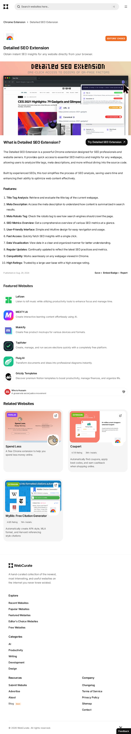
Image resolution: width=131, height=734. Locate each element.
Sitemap (87, 703)
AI (10, 644)
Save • (98, 272)
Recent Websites (18, 603)
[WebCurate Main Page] (5, 6)
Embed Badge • (111, 272)
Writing (13, 656)
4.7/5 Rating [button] (76, 453)
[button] (114, 6)
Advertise (14, 691)
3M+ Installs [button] (91, 453)
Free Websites (17, 627)
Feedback (123, 731)
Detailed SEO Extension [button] (44, 22)
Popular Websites (19, 609)
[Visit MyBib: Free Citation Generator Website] (55, 485)
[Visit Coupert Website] (120, 415)
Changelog (88, 685)
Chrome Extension (14, 22)
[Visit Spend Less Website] (55, 415)
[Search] (18, 7)
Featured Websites (20, 615)
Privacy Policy (90, 697)
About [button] (12, 697)
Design (13, 668)
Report (124, 272)
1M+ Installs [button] (26, 522)
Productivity (16, 650)
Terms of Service (92, 691)
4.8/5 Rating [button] (12, 522)
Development (16, 662)
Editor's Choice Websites (23, 621)
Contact (86, 709)
